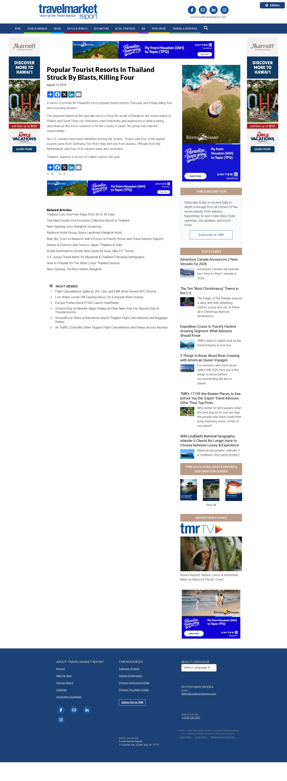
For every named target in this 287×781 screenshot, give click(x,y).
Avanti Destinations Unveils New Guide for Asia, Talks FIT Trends (90, 251)
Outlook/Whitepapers (131, 675)
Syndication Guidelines (68, 696)
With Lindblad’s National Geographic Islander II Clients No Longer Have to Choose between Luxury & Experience (209, 440)
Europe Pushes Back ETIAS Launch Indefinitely (87, 303)
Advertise (61, 689)
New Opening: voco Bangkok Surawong (74, 226)
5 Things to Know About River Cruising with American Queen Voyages (209, 358)
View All (211, 505)
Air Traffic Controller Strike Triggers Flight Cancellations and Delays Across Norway (111, 327)
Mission (60, 668)
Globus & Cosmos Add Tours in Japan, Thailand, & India (84, 245)
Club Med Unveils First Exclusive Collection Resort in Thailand (88, 220)
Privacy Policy (201, 737)
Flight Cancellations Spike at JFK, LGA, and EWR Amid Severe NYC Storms (105, 291)
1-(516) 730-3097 (190, 717)
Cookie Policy (185, 737)
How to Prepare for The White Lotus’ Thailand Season (83, 263)
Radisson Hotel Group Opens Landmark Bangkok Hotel (84, 232)
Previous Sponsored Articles (134, 682)
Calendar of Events (129, 668)
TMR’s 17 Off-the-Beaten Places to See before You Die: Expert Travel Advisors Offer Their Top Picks (210, 398)
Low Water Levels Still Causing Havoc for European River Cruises (99, 297)
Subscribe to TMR (211, 234)
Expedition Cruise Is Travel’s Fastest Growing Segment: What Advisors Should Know (208, 331)
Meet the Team (64, 675)
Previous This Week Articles (134, 689)
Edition (275, 5)
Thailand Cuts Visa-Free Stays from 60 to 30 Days (81, 214)
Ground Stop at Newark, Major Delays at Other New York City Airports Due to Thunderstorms (107, 310)
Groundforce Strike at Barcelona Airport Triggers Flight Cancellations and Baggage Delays (111, 319)
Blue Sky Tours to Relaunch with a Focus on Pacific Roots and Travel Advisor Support (105, 239)
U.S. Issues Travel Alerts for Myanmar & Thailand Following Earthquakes (95, 257)
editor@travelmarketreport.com (198, 693)
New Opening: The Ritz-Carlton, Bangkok (74, 269)
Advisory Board (64, 682)
